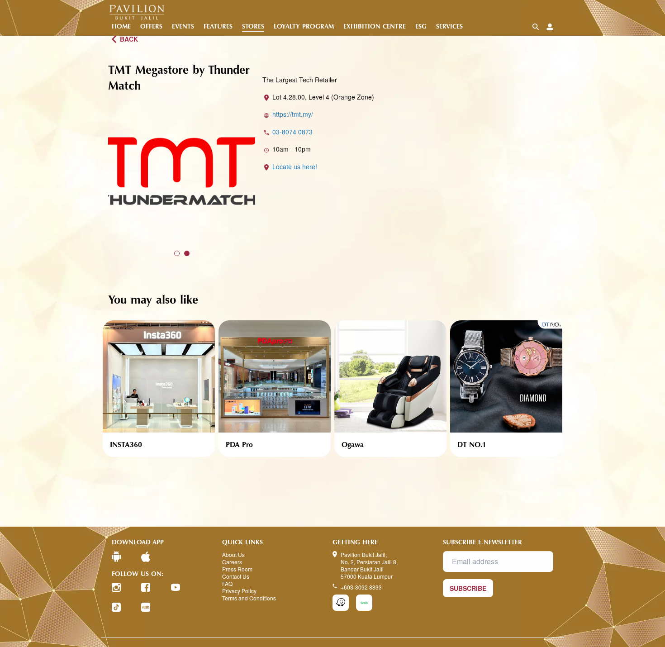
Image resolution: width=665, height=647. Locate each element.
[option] (182, 171)
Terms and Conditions (249, 598)
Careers (232, 562)
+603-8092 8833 (361, 587)
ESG (421, 26)
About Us (233, 554)
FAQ (227, 583)
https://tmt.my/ (292, 114)
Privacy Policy (239, 591)
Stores (253, 26)
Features (218, 26)
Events (183, 26)
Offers (151, 26)
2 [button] (187, 253)
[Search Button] (536, 27)
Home (121, 26)
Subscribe (468, 588)
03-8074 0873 (292, 131)
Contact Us (235, 576)
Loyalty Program (304, 26)
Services (449, 26)
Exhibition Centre (374, 26)
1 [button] (177, 253)
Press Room (237, 569)
